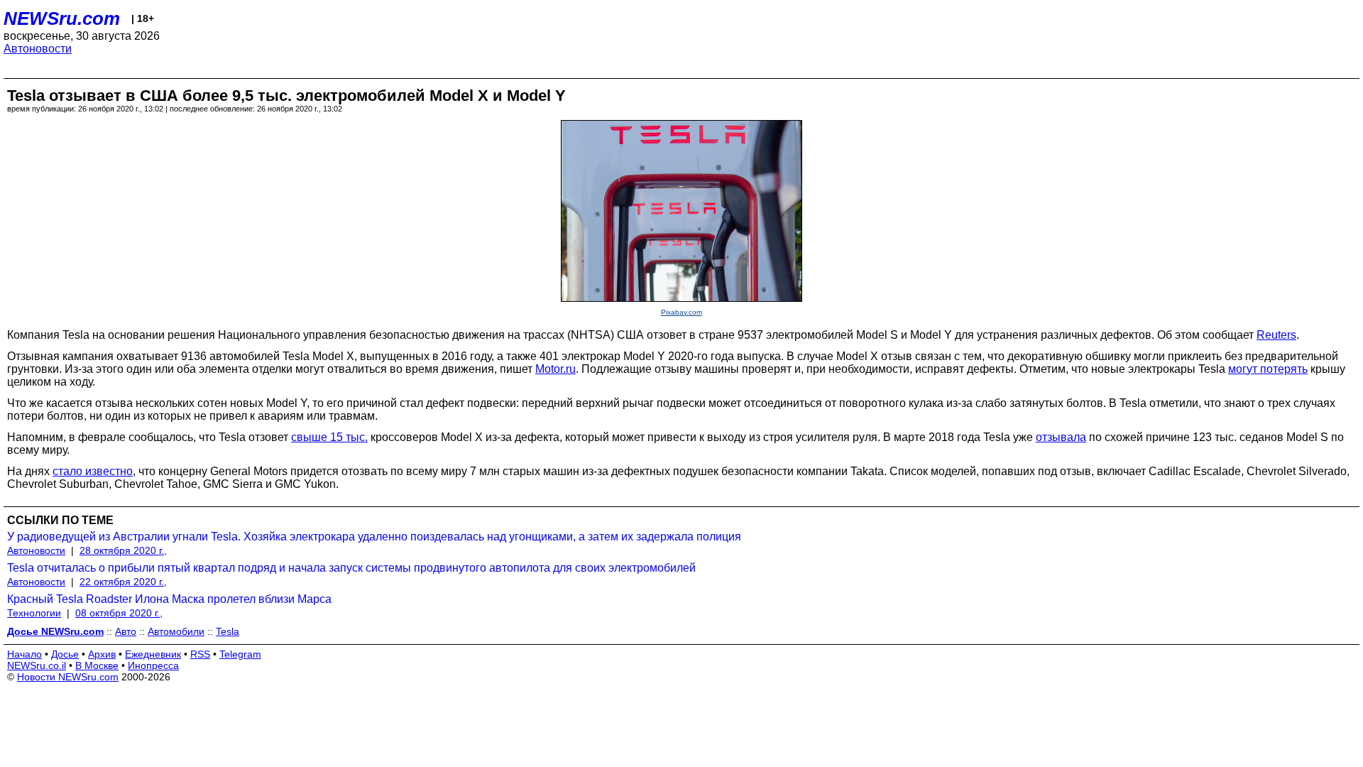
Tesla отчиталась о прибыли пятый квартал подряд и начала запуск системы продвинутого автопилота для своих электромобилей (351, 568)
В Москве (97, 665)
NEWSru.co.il (36, 665)
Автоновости (38, 49)
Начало (24, 654)
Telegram (240, 654)
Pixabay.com (681, 312)
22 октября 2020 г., (123, 581)
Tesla (227, 631)
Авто (125, 631)
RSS (200, 654)
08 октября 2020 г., (119, 613)
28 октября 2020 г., (123, 550)
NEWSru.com (62, 18)
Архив (102, 654)
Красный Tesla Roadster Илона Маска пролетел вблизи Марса (169, 599)
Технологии (34, 613)
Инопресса (153, 665)
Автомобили (176, 631)
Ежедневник (153, 654)
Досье (65, 654)
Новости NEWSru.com (68, 676)
